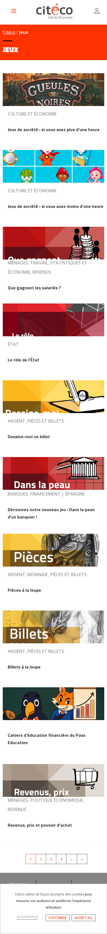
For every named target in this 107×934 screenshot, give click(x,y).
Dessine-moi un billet (29, 436)
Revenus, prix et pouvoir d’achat (40, 825)
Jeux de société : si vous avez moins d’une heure (55, 206)
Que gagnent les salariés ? (34, 287)
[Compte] (96, 10)
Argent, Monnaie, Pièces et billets (47, 574)
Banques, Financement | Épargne (46, 494)
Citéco (9, 32)
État (13, 344)
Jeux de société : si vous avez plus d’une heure (54, 129)
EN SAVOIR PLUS (27, 917)
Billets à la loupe (24, 667)
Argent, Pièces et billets (36, 421)
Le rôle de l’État (23, 359)
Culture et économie (32, 114)
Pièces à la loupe (24, 590)
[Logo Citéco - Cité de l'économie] (55, 11)
